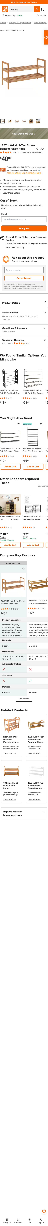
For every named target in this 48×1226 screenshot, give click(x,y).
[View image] (2, 121)
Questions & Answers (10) (32, 152)
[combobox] (21, 9)
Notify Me (24, 228)
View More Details (11, 192)
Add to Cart (10, 466)
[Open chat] (46, 37)
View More (24, 698)
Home (3, 22)
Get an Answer (24, 278)
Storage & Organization (20, 22)
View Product (9, 753)
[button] (24, 303)
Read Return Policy (15, 247)
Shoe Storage (40, 22)
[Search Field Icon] (37, 9)
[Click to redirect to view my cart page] (42, 9)
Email (4, 214)
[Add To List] (37, 149)
